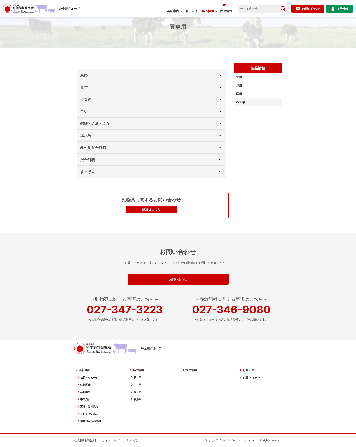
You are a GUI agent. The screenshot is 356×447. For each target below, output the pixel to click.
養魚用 (137, 399)
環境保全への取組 (90, 420)
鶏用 (239, 85)
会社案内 (173, 11)
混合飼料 (87, 159)
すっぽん (87, 172)
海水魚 (85, 135)
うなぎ (85, 99)
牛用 (239, 77)
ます (84, 87)
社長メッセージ (89, 377)
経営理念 (85, 384)
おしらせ (191, 11)
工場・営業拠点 (89, 406)
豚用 (239, 94)
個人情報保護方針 (86, 440)
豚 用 (137, 377)
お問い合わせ (178, 279)
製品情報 (208, 11)
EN (232, 5)
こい (84, 111)
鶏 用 (137, 392)
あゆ (84, 75)
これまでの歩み (89, 413)
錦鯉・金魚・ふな (95, 123)
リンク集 (131, 440)
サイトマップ (111, 440)
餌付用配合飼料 (93, 147)
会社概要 (85, 392)
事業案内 (85, 399)
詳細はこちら (151, 209)
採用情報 (226, 11)
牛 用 (137, 384)
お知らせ (248, 370)
